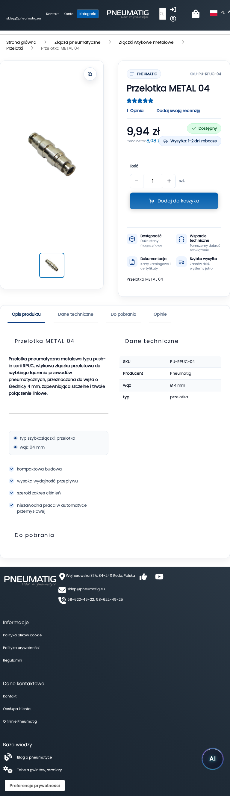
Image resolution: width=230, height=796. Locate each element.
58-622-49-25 (109, 599)
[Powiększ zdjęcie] (90, 74)
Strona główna (21, 42)
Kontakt (52, 13)
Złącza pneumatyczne (78, 42)
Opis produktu (26, 314)
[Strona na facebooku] (143, 578)
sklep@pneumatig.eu (23, 18)
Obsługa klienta (17, 708)
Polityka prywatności (21, 647)
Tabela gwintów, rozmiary (39, 769)
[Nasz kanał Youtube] (159, 578)
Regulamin (12, 660)
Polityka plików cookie (22, 635)
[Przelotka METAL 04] (51, 265)
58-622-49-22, (81, 599)
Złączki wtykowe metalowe (146, 42)
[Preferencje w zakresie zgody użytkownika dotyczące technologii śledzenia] (35, 785)
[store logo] (127, 13)
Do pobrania (123, 314)
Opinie (160, 314)
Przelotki (14, 48)
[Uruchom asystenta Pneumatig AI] (212, 759)
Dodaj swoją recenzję (178, 111)
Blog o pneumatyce (34, 757)
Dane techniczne (75, 314)
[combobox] (162, 14)
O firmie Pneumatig (20, 721)
